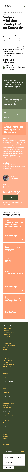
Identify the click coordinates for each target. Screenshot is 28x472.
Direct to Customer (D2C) (9, 416)
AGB (8, 204)
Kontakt (4, 377)
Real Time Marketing (8, 413)
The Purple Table (7, 343)
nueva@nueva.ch (7, 428)
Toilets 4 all (5, 349)
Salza (4, 390)
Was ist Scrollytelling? (8, 332)
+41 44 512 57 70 (7, 431)
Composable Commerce (9, 336)
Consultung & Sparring (8, 364)
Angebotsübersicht (7, 358)
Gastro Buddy (6, 405)
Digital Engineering (7, 366)
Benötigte (8, 467)
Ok (20, 467)
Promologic (5, 383)
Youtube (5, 434)
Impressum (5, 442)
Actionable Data (6, 418)
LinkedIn (5, 438)
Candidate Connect (7, 407)
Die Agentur (5, 373)
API (3, 422)
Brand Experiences (7, 360)
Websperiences (6, 334)
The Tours (5, 386)
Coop (4, 351)
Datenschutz (8, 462)
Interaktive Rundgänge (8, 403)
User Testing (6, 420)
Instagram (5, 436)
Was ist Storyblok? (7, 328)
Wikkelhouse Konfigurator (9, 345)
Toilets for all (6, 392)
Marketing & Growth (7, 362)
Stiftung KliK (6, 347)
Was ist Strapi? (6, 330)
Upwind (4, 388)
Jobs (4, 375)
